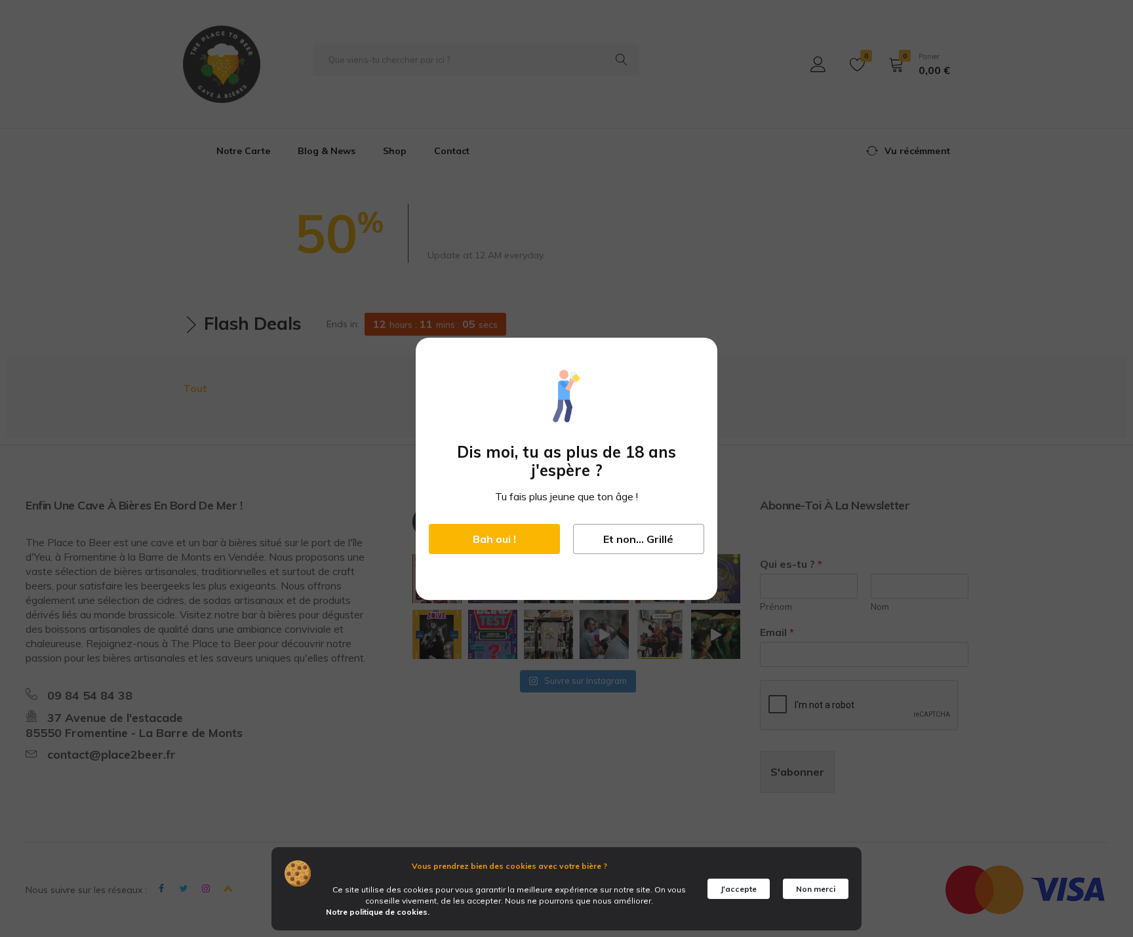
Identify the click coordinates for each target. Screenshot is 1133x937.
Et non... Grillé (638, 539)
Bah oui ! (494, 539)
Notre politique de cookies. (377, 912)
